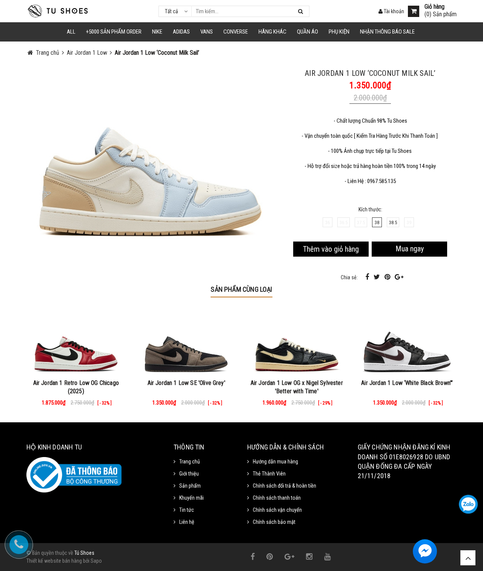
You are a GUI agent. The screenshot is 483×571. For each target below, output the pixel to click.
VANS (206, 31)
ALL (71, 31)
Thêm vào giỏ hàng (331, 249)
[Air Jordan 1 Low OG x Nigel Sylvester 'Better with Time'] (296, 341)
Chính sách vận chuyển (277, 510)
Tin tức (186, 510)
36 (327, 222)
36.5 (344, 222)
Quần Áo (307, 31)
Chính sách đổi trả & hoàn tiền (284, 486)
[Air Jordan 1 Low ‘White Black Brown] (407, 341)
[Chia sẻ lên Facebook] (368, 277)
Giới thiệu (189, 474)
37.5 (361, 222)
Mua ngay (409, 248)
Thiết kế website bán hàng (54, 561)
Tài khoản (393, 11)
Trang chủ (189, 462)
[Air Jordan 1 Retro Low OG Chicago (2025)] (76, 341)
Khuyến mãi (191, 498)
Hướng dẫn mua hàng (275, 462)
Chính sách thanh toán (277, 498)
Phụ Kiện (339, 31)
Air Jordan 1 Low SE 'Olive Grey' (186, 382)
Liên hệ (186, 522)
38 (377, 222)
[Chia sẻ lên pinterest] (388, 277)
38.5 (393, 222)
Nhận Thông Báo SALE (387, 31)
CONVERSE (235, 31)
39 (409, 222)
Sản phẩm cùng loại (241, 289)
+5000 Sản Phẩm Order (114, 31)
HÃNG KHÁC (272, 31)
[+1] (399, 277)
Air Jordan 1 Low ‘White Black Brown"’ (407, 382)
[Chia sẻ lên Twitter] (377, 277)
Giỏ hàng (435, 7)
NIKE (157, 31)
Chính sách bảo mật (274, 522)
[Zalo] (468, 504)
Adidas (181, 31)
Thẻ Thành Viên (269, 474)
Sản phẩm (190, 486)
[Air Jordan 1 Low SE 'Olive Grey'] (186, 341)
